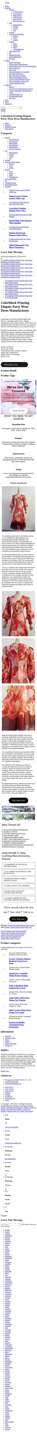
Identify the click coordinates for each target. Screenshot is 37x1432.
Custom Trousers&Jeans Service (19, 79)
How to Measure (14, 68)
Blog (6, 100)
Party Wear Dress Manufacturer (11, 937)
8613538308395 (10, 1159)
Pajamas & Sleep (14, 55)
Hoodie (15, 27)
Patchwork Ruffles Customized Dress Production (17, 1024)
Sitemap (16, 1106)
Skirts (15, 47)
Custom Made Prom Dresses (18, 64)
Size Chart (12, 70)
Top (10, 23)
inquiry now (5, 1071)
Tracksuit (12, 59)
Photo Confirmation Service (18, 77)
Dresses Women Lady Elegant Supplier (13, 931)
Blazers (15, 36)
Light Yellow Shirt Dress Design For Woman (19, 999)
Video (11, 92)
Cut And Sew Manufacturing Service (21, 89)
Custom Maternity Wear (17, 83)
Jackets (15, 40)
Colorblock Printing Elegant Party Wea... (18, 209)
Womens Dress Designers (14, 1108)
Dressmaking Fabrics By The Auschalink (22, 66)
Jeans (15, 44)
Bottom (11, 42)
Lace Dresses (17, 14)
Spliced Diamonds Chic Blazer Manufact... (19, 246)
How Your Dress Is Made (17, 76)
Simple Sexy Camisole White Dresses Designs (18, 974)
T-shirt (15, 29)
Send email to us (10, 364)
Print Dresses (17, 19)
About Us (8, 85)
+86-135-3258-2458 (11, 1082)
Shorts (15, 45)
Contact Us (8, 104)
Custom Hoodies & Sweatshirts (19, 72)
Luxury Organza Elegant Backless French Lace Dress (19, 961)
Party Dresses (17, 17)
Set (10, 53)
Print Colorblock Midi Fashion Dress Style (18, 987)
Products (8, 8)
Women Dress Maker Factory (10, 938)
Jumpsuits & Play (14, 51)
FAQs (7, 102)
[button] (18, 411)
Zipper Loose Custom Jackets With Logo (18, 197)
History (11, 87)
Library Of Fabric (15, 62)
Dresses (11, 10)
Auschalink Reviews (16, 94)
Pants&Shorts (13, 177)
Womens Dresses (10, 127)
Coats (15, 38)
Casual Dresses (18, 12)
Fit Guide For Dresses (16, 74)
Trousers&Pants (18, 49)
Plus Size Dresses (19, 21)
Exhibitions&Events (15, 96)
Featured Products (7, 1106)
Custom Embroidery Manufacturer (20, 91)
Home (7, 6)
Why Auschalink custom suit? (18, 81)
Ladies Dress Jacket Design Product (12, 935)
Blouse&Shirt (17, 25)
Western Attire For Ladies (15, 1111)
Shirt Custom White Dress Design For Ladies (20, 1011)
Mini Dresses (17, 15)
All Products (29, 1111)
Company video (10, 1038)
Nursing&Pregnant (15, 57)
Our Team (12, 98)
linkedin (7, 1203)
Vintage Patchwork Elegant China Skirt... (18, 234)
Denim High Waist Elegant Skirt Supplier (20, 221)
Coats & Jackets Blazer (16, 34)
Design (7, 61)
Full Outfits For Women (13, 1109)
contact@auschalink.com (13, 1083)
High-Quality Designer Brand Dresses (13, 933)
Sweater (11, 32)
